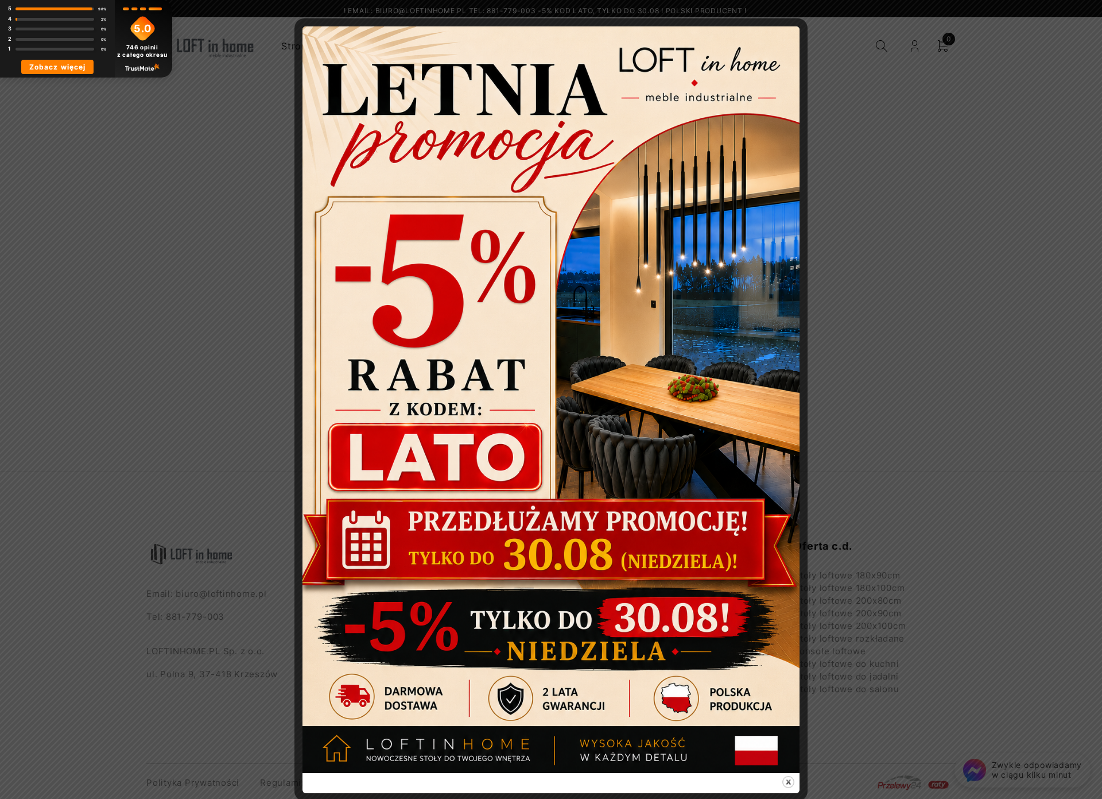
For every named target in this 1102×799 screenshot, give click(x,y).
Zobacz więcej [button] (57, 67)
